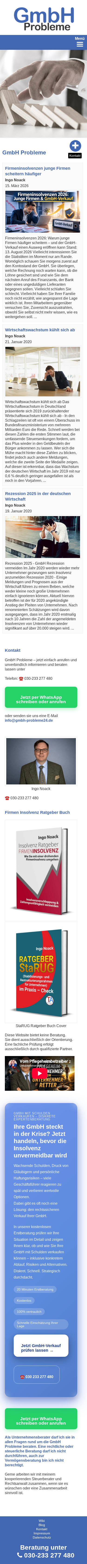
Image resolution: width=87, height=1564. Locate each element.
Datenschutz (42, 1537)
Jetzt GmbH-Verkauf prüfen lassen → (41, 1348)
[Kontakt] (59, 146)
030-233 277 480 (49, 1555)
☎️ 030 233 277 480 (36, 1377)
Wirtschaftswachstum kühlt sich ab (40, 330)
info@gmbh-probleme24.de (29, 720)
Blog (42, 1525)
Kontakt (75, 155)
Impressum (42, 1533)
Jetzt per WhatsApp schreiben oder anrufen (41, 699)
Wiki (42, 1521)
